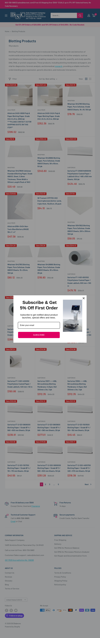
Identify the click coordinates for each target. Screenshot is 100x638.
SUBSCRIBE (39, 335)
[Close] (84, 298)
